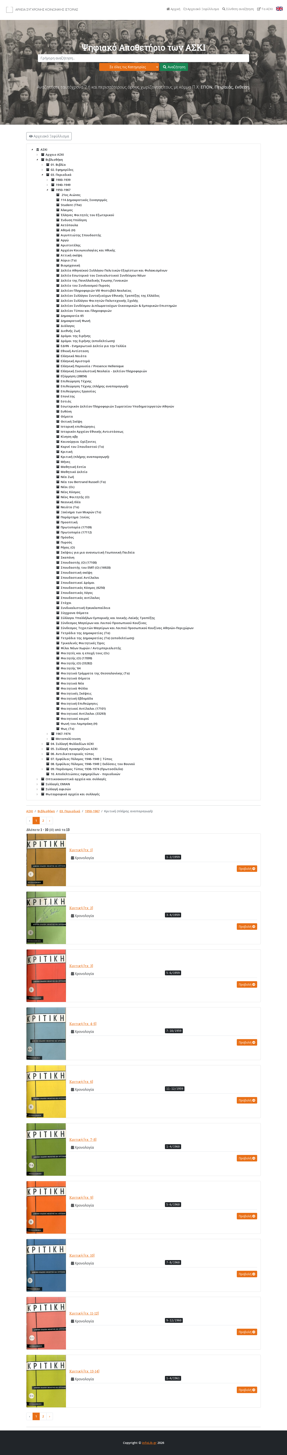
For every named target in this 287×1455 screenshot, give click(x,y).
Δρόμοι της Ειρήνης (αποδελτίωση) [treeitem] (88, 341)
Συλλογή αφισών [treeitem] (58, 789)
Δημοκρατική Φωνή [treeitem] (75, 321)
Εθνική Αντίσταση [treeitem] (75, 351)
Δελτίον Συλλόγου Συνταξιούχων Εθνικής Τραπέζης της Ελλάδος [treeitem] (110, 296)
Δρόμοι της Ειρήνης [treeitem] (76, 336)
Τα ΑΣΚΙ (267, 9)
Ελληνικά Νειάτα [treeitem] (74, 356)
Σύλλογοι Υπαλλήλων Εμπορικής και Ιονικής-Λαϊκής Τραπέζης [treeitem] (108, 618)
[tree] (143, 472)
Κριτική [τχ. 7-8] (82, 1139)
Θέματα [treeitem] (67, 416)
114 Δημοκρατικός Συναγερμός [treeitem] (84, 200)
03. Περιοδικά (69, 811)
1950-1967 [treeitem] (63, 190)
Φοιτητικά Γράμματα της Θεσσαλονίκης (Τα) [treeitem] (95, 673)
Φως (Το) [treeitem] (67, 729)
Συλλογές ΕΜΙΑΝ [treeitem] (58, 784)
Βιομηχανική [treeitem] (70, 265)
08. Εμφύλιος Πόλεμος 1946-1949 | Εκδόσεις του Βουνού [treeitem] (93, 764)
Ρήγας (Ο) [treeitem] (68, 547)
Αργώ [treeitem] (65, 240)
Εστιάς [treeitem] (66, 401)
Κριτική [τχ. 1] (81, 850)
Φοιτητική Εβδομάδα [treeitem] (77, 698)
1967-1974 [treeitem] (63, 734)
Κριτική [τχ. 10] (82, 1255)
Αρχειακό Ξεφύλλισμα (203, 9)
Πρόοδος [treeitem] (67, 537)
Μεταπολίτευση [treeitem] (68, 739)
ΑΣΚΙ (29, 811)
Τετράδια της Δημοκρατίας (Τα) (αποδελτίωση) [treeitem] (97, 638)
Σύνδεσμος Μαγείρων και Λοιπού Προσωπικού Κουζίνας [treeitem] (104, 623)
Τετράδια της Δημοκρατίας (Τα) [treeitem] (85, 633)
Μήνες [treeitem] (65, 462)
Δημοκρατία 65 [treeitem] (72, 316)
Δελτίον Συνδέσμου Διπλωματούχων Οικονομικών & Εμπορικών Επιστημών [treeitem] (119, 306)
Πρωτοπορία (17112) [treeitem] (76, 532)
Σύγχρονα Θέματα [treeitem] (74, 613)
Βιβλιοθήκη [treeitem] (54, 160)
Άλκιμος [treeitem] (67, 210)
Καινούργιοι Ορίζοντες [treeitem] (78, 442)
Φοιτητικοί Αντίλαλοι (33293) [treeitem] (83, 714)
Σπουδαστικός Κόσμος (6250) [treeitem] (83, 588)
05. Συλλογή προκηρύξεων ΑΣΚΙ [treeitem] (74, 749)
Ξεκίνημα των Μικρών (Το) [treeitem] (81, 512)
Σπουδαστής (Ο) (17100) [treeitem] (79, 562)
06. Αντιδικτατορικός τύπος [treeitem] (72, 754)
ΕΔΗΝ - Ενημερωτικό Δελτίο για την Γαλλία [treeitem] (93, 346)
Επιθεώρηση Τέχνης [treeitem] (76, 381)
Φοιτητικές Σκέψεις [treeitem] (76, 693)
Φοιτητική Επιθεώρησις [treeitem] (79, 703)
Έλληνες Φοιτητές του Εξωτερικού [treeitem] (87, 215)
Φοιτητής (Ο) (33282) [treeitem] (76, 663)
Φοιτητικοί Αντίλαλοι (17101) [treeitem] (83, 709)
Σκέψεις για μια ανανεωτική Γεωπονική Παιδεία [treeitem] (98, 552)
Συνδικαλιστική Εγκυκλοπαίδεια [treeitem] (85, 608)
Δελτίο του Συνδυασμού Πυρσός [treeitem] (85, 285)
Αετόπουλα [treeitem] (69, 225)
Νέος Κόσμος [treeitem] (70, 492)
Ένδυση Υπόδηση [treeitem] (74, 220)
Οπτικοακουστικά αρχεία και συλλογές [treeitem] (76, 779)
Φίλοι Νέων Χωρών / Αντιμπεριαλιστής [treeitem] (91, 648)
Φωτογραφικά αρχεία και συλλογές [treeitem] (73, 794)
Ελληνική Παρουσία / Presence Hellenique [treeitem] (92, 366)
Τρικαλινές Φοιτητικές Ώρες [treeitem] (83, 643)
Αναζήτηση (176, 67)
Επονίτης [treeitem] (68, 396)
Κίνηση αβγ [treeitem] (69, 437)
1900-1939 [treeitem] (63, 180)
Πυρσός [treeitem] (66, 542)
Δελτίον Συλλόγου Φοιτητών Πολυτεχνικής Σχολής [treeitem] (99, 301)
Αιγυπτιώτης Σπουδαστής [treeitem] (81, 235)
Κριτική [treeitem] (66, 452)
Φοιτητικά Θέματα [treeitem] (75, 678)
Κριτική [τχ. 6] (81, 1081)
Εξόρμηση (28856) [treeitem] (74, 376)
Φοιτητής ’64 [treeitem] (70, 668)
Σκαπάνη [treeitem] (67, 557)
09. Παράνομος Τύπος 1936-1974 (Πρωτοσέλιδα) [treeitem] (87, 769)
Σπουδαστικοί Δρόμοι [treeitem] (78, 583)
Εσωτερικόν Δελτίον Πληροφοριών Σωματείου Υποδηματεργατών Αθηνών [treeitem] (117, 406)
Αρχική (175, 9)
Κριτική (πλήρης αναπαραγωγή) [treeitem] (85, 457)
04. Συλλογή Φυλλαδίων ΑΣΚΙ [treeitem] (72, 744)
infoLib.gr (149, 1443)
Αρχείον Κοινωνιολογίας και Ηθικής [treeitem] (88, 250)
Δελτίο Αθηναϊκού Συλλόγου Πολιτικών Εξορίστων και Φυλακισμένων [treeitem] (114, 270)
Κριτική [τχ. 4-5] (82, 1023)
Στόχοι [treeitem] (66, 603)
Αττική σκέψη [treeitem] (71, 255)
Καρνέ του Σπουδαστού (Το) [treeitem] (82, 447)
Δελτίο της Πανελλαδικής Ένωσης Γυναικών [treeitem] (94, 280)
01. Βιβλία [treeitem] (58, 165)
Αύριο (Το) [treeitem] (68, 260)
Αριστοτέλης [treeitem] (71, 245)
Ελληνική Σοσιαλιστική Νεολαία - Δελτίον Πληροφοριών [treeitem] (104, 371)
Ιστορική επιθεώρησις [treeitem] (78, 426)
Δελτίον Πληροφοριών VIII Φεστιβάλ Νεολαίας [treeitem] (96, 291)
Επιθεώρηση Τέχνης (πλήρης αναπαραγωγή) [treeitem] (94, 386)
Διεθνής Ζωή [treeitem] (70, 331)
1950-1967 (92, 811)
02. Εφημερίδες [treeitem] (62, 170)
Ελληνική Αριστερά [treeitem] (75, 361)
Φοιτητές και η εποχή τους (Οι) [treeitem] (85, 653)
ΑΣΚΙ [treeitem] (44, 150)
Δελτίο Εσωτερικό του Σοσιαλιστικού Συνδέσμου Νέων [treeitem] (103, 275)
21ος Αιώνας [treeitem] (71, 195)
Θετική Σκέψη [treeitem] (71, 421)
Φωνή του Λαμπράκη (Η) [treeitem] (79, 724)
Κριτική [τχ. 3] (81, 966)
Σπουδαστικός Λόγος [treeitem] (77, 593)
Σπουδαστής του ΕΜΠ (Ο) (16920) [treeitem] (86, 567)
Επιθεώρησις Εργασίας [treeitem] (78, 391)
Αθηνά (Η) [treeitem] (68, 230)
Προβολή (245, 869)
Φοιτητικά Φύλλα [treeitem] (74, 688)
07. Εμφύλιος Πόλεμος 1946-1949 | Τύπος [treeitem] (81, 759)
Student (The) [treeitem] (71, 205)
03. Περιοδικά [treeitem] (61, 175)
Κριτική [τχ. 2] (81, 908)
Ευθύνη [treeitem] (66, 411)
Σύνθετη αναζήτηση (239, 9)
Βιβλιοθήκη (46, 811)
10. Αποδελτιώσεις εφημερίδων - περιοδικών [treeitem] (85, 774)
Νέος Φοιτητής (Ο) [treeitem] (75, 497)
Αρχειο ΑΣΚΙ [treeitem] (55, 155)
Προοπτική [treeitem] (69, 522)
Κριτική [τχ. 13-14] (84, 1371)
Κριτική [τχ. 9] (81, 1197)
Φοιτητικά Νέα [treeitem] (72, 683)
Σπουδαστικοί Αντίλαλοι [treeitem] (80, 578)
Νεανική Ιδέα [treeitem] (71, 502)
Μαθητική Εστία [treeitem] (73, 467)
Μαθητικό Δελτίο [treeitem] (74, 472)
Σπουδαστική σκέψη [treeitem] (76, 573)
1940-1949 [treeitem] (63, 185)
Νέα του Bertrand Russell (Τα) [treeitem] (83, 482)
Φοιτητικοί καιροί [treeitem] (75, 719)
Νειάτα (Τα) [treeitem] (70, 507)
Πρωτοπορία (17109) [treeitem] (76, 527)
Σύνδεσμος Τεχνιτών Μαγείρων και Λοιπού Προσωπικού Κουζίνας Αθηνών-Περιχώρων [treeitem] (127, 628)
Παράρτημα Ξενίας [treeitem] (75, 517)
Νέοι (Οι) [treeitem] (67, 487)
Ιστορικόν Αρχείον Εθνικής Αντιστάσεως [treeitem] (92, 432)
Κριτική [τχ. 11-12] (84, 1313)
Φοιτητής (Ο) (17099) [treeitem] (76, 658)
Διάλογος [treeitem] (68, 326)
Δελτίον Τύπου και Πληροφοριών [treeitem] (86, 311)
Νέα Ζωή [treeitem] (67, 477)
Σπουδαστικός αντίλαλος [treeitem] (80, 598)
